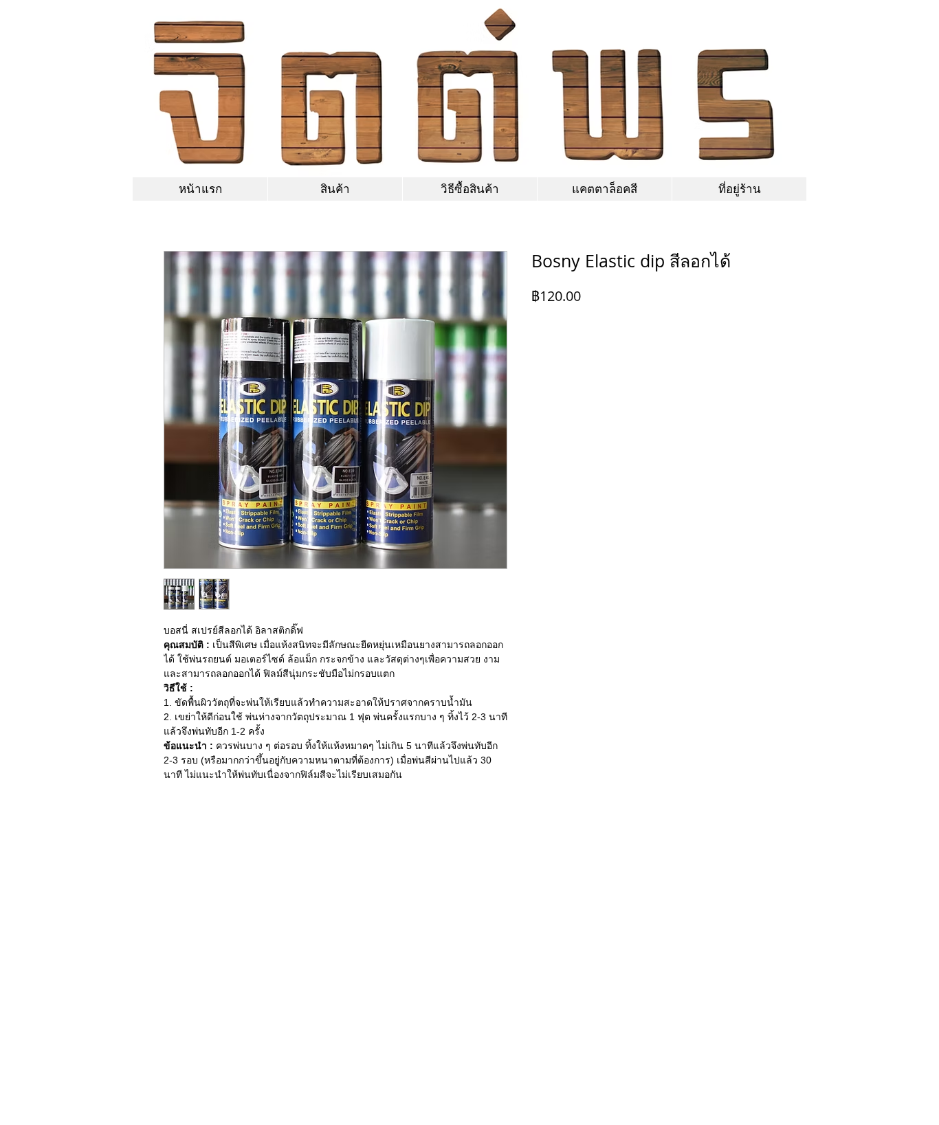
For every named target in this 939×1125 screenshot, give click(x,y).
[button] (604, 189)
